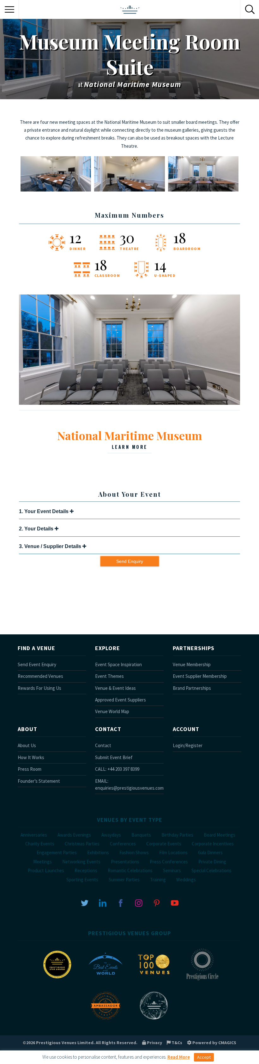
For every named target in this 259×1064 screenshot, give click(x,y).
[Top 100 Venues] (153, 980)
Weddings (186, 880)
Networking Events (81, 862)
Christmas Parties (82, 844)
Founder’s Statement (39, 781)
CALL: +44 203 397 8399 (117, 769)
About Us (27, 745)
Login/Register (187, 745)
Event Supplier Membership (200, 676)
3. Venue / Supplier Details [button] (50, 546)
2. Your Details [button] (37, 528)
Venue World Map (112, 711)
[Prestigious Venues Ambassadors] (105, 1021)
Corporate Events (163, 844)
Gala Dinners (210, 852)
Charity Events (39, 844)
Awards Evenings (74, 835)
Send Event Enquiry (37, 664)
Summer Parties (124, 880)
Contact (103, 745)
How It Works (31, 757)
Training (158, 880)
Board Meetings (219, 835)
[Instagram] (138, 903)
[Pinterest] (156, 903)
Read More (178, 1057)
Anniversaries (34, 835)
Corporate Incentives (213, 844)
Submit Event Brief (114, 757)
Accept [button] (204, 1057)
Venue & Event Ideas (115, 688)
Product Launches (46, 870)
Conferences (123, 844)
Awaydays (111, 835)
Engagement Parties (57, 852)
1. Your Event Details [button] (44, 511)
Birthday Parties (177, 835)
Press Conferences (169, 862)
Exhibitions (98, 852)
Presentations (125, 862)
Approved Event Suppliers (120, 700)
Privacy (154, 1042)
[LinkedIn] (102, 903)
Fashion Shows (134, 852)
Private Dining (212, 862)
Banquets (141, 835)
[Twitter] (84, 903)
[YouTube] (174, 903)
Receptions (86, 870)
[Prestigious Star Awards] (57, 980)
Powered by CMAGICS (213, 1042)
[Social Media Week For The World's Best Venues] (153, 1021)
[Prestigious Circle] (202, 980)
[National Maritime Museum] (129, 403)
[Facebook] (120, 903)
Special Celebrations (211, 870)
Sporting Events (82, 880)
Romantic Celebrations (130, 870)
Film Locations (173, 852)
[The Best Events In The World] (105, 980)
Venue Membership (192, 664)
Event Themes (109, 676)
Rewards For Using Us (39, 688)
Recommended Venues (40, 676)
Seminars (172, 870)
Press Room (29, 769)
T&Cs (176, 1042)
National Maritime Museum (129, 439)
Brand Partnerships (192, 688)
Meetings (42, 862)
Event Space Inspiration (118, 664)
